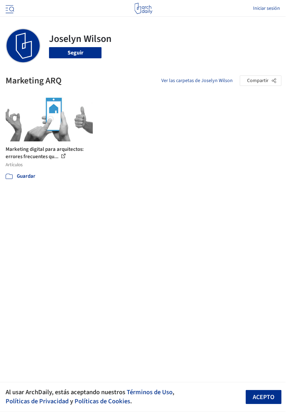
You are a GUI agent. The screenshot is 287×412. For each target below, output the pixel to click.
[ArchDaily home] (143, 8)
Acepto (263, 397)
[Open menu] (9, 8)
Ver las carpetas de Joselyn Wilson (197, 80)
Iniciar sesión (266, 8)
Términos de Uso (150, 392)
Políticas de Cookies (102, 401)
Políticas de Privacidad (37, 401)
